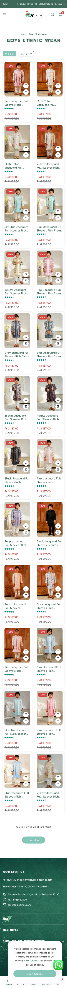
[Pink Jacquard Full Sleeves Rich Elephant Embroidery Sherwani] (17, 79)
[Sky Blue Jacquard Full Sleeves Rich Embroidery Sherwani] (17, 205)
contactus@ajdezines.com (37, 879)
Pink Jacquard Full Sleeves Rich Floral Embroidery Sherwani (49, 291)
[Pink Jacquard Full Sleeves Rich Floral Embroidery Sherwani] (50, 268)
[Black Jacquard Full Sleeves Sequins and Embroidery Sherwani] (50, 519)
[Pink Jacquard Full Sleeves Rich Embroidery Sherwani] (17, 645)
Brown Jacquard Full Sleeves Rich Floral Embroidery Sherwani (16, 417)
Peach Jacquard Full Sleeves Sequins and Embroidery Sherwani (15, 606)
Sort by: (25, 53)
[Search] (52, 15)
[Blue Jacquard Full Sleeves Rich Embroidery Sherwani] (50, 645)
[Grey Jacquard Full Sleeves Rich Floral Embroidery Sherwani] (17, 330)
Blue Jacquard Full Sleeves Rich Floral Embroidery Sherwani (49, 228)
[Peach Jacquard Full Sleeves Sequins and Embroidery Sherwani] (17, 582)
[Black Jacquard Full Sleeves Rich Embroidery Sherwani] (17, 456)
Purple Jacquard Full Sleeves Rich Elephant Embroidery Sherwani (15, 543)
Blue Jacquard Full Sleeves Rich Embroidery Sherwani (49, 668)
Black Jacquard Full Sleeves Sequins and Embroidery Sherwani (50, 543)
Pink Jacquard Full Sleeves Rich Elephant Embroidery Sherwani (16, 102)
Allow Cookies (35, 973)
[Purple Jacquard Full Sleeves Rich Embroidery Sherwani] (50, 393)
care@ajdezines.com (19, 904)
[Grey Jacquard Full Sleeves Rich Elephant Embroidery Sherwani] (50, 582)
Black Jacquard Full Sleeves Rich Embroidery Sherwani (17, 480)
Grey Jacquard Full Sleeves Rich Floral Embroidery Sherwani (16, 354)
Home (23, 34)
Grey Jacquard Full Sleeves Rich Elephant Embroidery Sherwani (49, 606)
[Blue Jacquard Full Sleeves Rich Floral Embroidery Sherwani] (50, 205)
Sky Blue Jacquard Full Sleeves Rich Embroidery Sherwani (16, 228)
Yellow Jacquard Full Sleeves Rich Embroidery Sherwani (48, 165)
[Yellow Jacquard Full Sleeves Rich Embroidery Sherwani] (50, 142)
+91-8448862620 (17, 899)
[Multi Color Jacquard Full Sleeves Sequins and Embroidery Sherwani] (50, 79)
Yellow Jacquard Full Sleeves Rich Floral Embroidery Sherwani (16, 291)
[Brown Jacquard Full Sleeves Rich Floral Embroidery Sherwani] (17, 393)
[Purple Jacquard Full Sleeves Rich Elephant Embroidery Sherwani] (17, 519)
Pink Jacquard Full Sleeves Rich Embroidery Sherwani (16, 668)
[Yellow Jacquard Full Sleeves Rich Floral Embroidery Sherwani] (17, 268)
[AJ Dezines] (33, 14)
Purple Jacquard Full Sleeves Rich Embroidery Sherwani (48, 417)
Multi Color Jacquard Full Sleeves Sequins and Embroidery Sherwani (47, 102)
